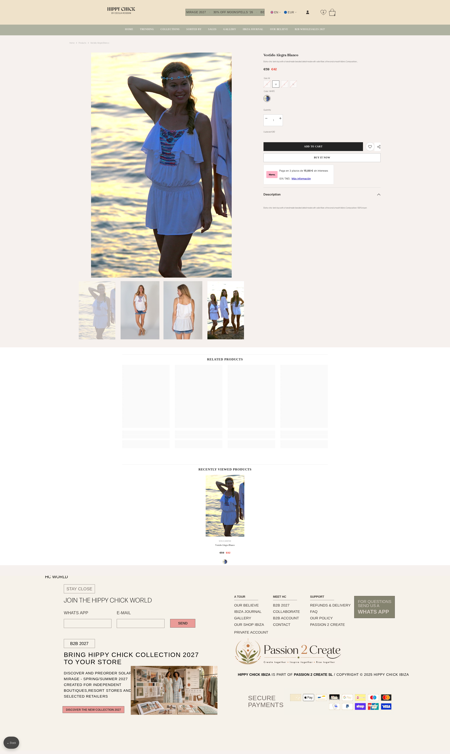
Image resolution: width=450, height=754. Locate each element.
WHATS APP (76, 613)
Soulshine (225, 541)
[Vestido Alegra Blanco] (225, 506)
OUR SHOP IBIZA (249, 625)
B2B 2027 (79, 643)
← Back (11, 742)
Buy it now (322, 157)
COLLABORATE (286, 611)
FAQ (313, 611)
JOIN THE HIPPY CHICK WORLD (108, 599)
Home (72, 42)
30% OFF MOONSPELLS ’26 (233, 12)
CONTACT (281, 625)
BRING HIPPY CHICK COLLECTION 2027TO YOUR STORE (123, 658)
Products (82, 42)
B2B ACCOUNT (286, 618)
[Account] (307, 12)
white (225, 561)
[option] (161, 165)
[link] (272, 15)
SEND (183, 623)
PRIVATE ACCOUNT (251, 632)
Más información (301, 178)
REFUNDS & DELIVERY (330, 605)
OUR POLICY (321, 618)
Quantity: (267, 109)
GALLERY (242, 618)
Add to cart (313, 146)
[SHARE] (377, 147)
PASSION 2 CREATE (327, 625)
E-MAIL (124, 613)
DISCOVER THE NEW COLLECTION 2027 (93, 709)
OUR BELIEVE (246, 605)
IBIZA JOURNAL (248, 611)
